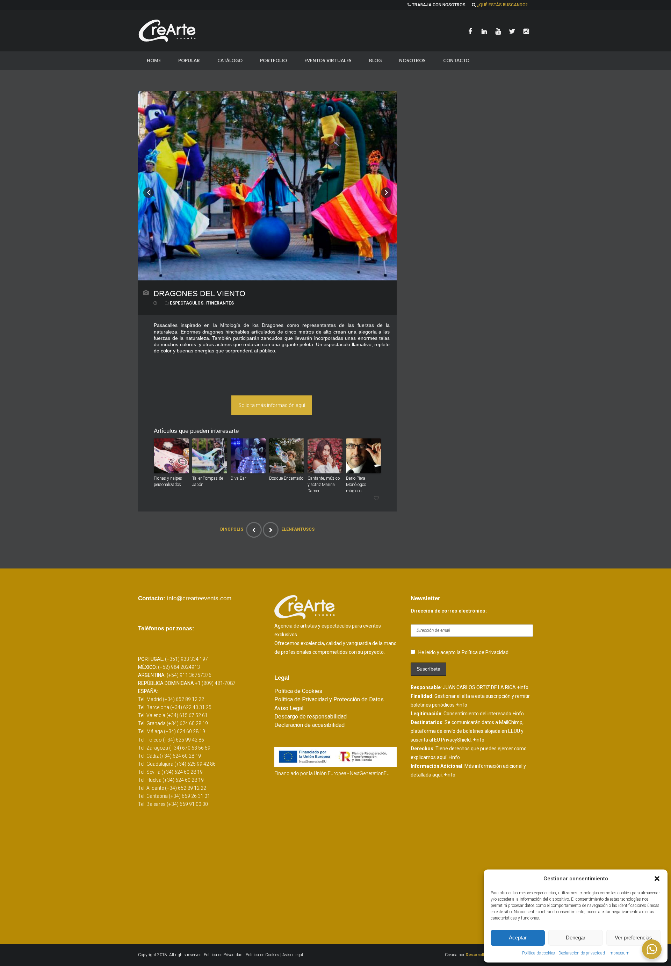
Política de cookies (538, 953)
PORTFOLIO (273, 60)
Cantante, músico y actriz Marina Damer (324, 484)
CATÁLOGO (230, 60)
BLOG (375, 60)
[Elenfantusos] (271, 530)
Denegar (575, 937)
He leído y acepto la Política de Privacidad (463, 652)
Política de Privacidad (224, 954)
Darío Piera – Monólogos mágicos (357, 484)
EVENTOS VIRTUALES (328, 60)
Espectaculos (186, 303)
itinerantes (219, 303)
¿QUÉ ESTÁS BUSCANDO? (502, 4)
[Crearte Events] (167, 31)
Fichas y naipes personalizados (168, 481)
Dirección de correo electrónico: (449, 611)
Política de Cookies (298, 691)
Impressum (618, 953)
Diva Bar (238, 478)
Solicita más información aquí (271, 405)
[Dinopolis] (254, 530)
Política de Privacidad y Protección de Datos (329, 699)
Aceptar (518, 937)
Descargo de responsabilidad (310, 716)
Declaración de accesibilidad (309, 725)
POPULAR (189, 60)
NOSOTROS (412, 60)
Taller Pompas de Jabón (207, 481)
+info (522, 687)
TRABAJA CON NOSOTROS (439, 4)
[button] (657, 878)
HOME (154, 60)
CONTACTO (456, 60)
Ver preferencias (633, 937)
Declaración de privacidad (581, 953)
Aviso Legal (288, 708)
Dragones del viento (199, 293)
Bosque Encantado (286, 478)
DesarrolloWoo (481, 954)
